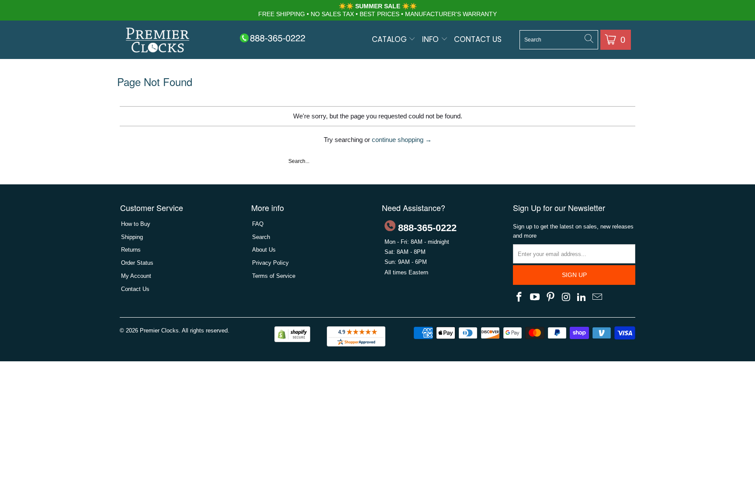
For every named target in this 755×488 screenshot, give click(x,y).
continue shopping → (402, 139)
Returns (131, 249)
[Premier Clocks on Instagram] (566, 297)
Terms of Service (273, 276)
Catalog (390, 39)
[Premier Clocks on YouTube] (535, 297)
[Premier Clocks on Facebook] (519, 297)
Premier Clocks (159, 330)
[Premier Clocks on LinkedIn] (582, 297)
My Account (136, 276)
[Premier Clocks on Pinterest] (550, 297)
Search (261, 237)
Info (431, 39)
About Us (264, 249)
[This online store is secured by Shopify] (292, 340)
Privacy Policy (270, 263)
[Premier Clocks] (158, 41)
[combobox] (558, 39)
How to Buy (135, 224)
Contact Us (478, 39)
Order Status (137, 263)
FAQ (257, 224)
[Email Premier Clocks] (597, 297)
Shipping (132, 237)
